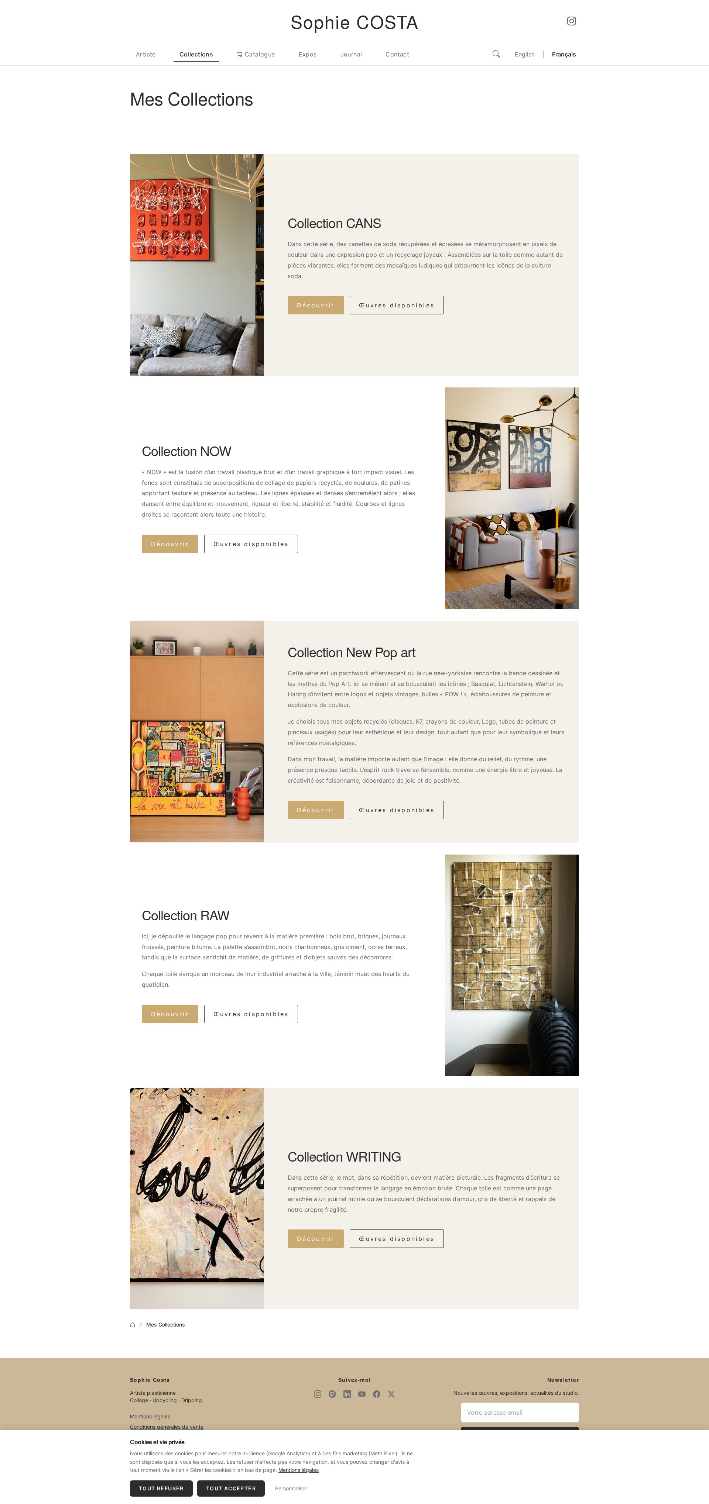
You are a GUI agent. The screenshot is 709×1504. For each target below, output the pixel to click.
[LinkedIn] (347, 1394)
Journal (351, 54)
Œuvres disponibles (397, 305)
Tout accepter (231, 1488)
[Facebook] (376, 1394)
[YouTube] (362, 1394)
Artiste (146, 54)
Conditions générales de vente (166, 1427)
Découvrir (316, 305)
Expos (308, 54)
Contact (397, 54)
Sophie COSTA (355, 21)
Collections (196, 54)
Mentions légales (150, 1416)
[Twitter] (391, 1394)
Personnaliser (291, 1488)
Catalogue (259, 54)
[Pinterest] (332, 1394)
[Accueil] (132, 1324)
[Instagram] (571, 21)
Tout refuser (161, 1488)
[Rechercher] (496, 54)
